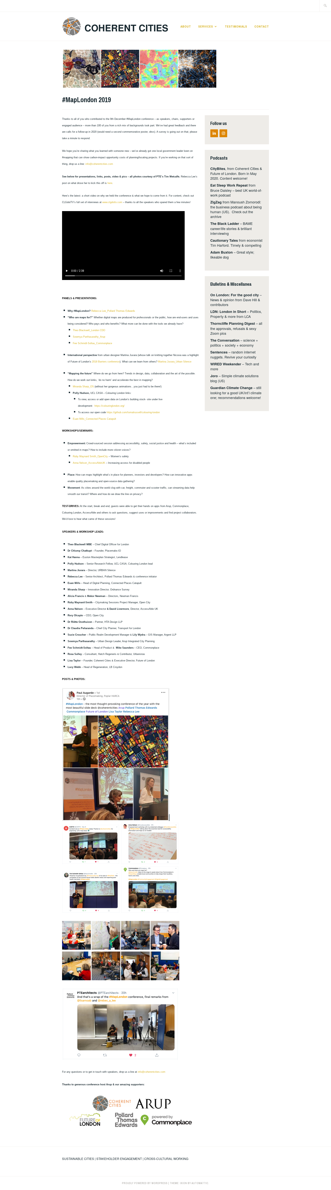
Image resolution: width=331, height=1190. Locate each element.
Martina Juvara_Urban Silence (174, 361)
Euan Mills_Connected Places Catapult (94, 418)
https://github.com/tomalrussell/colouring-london (133, 412)
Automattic (200, 1183)
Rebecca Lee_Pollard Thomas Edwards (113, 310)
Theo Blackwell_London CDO (89, 330)
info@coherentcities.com (99, 163)
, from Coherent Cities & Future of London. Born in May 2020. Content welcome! (236, 173)
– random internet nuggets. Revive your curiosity (233, 354)
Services (205, 26)
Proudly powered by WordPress (145, 1183)
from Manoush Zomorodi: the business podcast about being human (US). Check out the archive (236, 209)
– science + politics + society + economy (234, 343)
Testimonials (236, 26)
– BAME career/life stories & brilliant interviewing (231, 228)
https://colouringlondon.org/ (109, 405)
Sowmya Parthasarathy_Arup (89, 336)
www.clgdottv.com (112, 202)
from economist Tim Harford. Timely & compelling (236, 243)
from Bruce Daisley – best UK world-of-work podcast (236, 190)
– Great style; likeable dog (232, 255)
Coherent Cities (126, 27)
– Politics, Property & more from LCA (236, 314)
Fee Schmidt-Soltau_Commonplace (92, 343)
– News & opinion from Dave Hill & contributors (236, 299)
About (185, 26)
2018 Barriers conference (106, 361)
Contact (261, 26)
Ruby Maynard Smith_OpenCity (90, 456)
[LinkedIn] (214, 133)
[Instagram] (223, 133)
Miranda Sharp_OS (83, 386)
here (109, 183)
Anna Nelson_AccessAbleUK (89, 462)
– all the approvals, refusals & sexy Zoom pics (236, 328)
